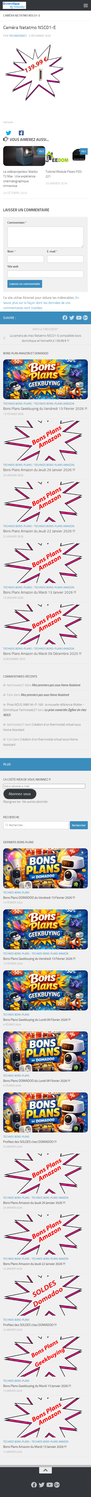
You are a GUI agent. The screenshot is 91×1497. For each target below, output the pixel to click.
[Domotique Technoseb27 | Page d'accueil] (18, 5)
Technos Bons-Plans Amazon (54, 403)
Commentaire (16, 222)
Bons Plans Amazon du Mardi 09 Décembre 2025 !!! (42, 653)
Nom (11, 251)
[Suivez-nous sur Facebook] (65, 317)
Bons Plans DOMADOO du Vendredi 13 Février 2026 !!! (39, 898)
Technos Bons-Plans (17, 403)
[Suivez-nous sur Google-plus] (85, 317)
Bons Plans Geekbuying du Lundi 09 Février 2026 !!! (37, 1020)
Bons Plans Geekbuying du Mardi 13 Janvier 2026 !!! (37, 1386)
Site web (12, 266)
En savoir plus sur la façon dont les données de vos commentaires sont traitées (41, 303)
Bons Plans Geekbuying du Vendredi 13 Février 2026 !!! (45, 408)
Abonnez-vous (20, 794)
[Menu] (85, 5)
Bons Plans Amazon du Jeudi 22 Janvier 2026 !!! (39, 531)
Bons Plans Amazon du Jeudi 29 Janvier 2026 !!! (39, 470)
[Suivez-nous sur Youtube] (78, 317)
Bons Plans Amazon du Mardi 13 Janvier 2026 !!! (39, 592)
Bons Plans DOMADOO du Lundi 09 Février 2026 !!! (36, 1081)
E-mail (52, 251)
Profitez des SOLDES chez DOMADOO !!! (30, 1142)
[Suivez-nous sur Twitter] (71, 317)
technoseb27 (18, 35)
